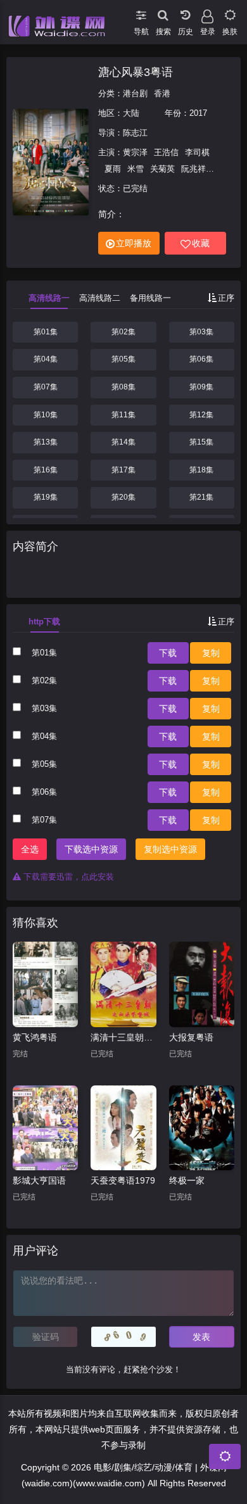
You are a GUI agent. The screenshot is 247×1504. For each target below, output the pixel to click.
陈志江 (135, 132)
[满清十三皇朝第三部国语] (123, 984)
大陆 (131, 113)
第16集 (46, 469)
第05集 (123, 359)
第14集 (123, 442)
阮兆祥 (193, 169)
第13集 (46, 442)
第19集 (46, 497)
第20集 (123, 497)
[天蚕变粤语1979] (123, 1127)
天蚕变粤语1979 (123, 1180)
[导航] (141, 12)
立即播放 (133, 243)
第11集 (123, 414)
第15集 (201, 442)
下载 (168, 653)
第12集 (201, 414)
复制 (211, 653)
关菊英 (162, 169)
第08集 (123, 386)
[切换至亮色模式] (229, 12)
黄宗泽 (135, 152)
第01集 (46, 331)
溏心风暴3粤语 (135, 72)
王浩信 (166, 152)
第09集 (201, 386)
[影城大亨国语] (45, 1127)
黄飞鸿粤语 (35, 1037)
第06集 (201, 359)
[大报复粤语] (201, 984)
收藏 (201, 243)
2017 (198, 113)
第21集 (201, 497)
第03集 (201, 331)
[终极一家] (201, 1127)
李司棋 (197, 152)
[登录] (207, 12)
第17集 (123, 469)
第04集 (46, 359)
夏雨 (112, 169)
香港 (162, 93)
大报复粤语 (191, 1037)
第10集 (46, 414)
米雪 (135, 169)
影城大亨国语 (39, 1180)
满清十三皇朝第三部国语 (123, 1037)
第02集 (123, 331)
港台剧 (135, 93)
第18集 (201, 469)
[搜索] (163, 12)
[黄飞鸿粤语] (45, 984)
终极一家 (187, 1180)
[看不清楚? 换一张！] (123, 1337)
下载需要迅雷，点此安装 (67, 877)
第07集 (46, 386)
